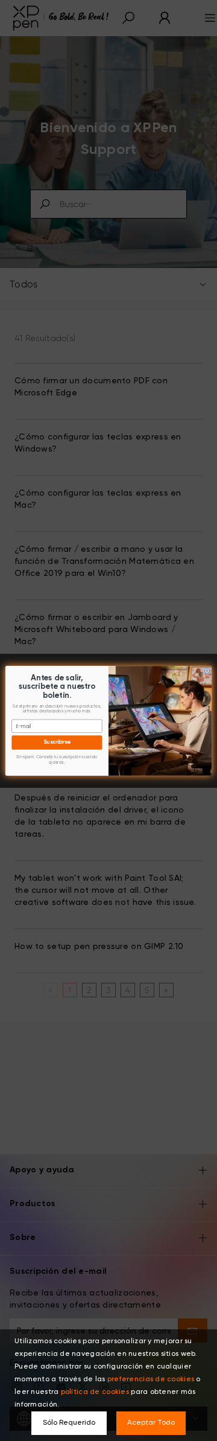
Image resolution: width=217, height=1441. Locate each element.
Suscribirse (56, 742)
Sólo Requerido (69, 1423)
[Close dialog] (207, 670)
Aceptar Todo (151, 1423)
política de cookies (95, 1392)
